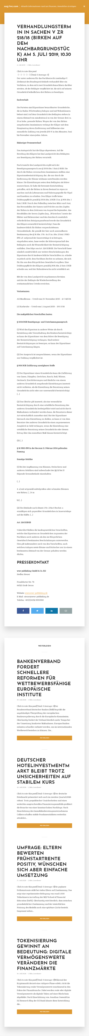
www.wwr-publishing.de (36, 593)
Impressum (63, 6)
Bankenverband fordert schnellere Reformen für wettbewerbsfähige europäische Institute (44, 678)
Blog (43, 6)
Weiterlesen (44, 738)
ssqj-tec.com (11, 6)
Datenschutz (75, 6)
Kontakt (52, 6)
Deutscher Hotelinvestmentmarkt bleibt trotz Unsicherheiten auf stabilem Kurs (44, 771)
